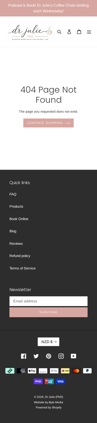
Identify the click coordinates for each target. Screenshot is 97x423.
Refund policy (19, 256)
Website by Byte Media (48, 402)
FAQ (12, 194)
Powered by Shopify (48, 407)
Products (16, 206)
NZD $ (47, 342)
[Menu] (89, 32)
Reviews (16, 243)
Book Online (18, 219)
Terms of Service (22, 268)
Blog (12, 231)
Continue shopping (45, 123)
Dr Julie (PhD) (54, 397)
